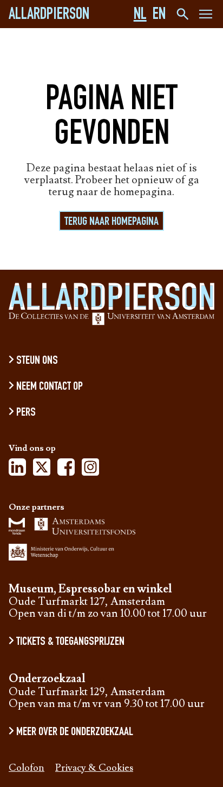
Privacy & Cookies (94, 768)
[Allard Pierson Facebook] (66, 470)
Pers (26, 413)
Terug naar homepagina (111, 222)
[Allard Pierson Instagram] (90, 470)
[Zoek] (182, 14)
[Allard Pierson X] (41, 470)
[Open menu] (205, 15)
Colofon (26, 768)
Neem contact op (49, 387)
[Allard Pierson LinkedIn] (17, 470)
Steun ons (37, 361)
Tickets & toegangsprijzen (70, 642)
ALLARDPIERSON (49, 16)
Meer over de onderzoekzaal (74, 732)
